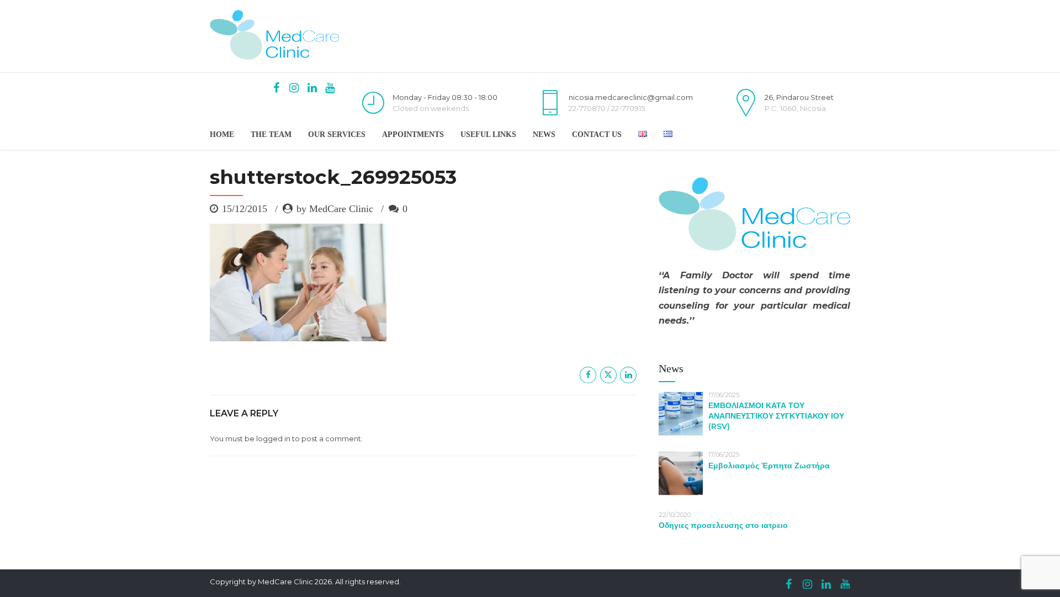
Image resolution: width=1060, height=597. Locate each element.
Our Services (336, 134)
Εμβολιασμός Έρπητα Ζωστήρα (769, 466)
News (544, 134)
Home (222, 134)
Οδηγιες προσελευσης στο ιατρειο (723, 525)
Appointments (413, 134)
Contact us (597, 134)
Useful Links (488, 134)
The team (271, 134)
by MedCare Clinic (334, 208)
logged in (273, 438)
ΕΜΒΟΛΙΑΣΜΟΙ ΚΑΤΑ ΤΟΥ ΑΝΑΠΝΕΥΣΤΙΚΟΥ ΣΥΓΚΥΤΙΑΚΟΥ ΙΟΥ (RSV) (776, 415)
